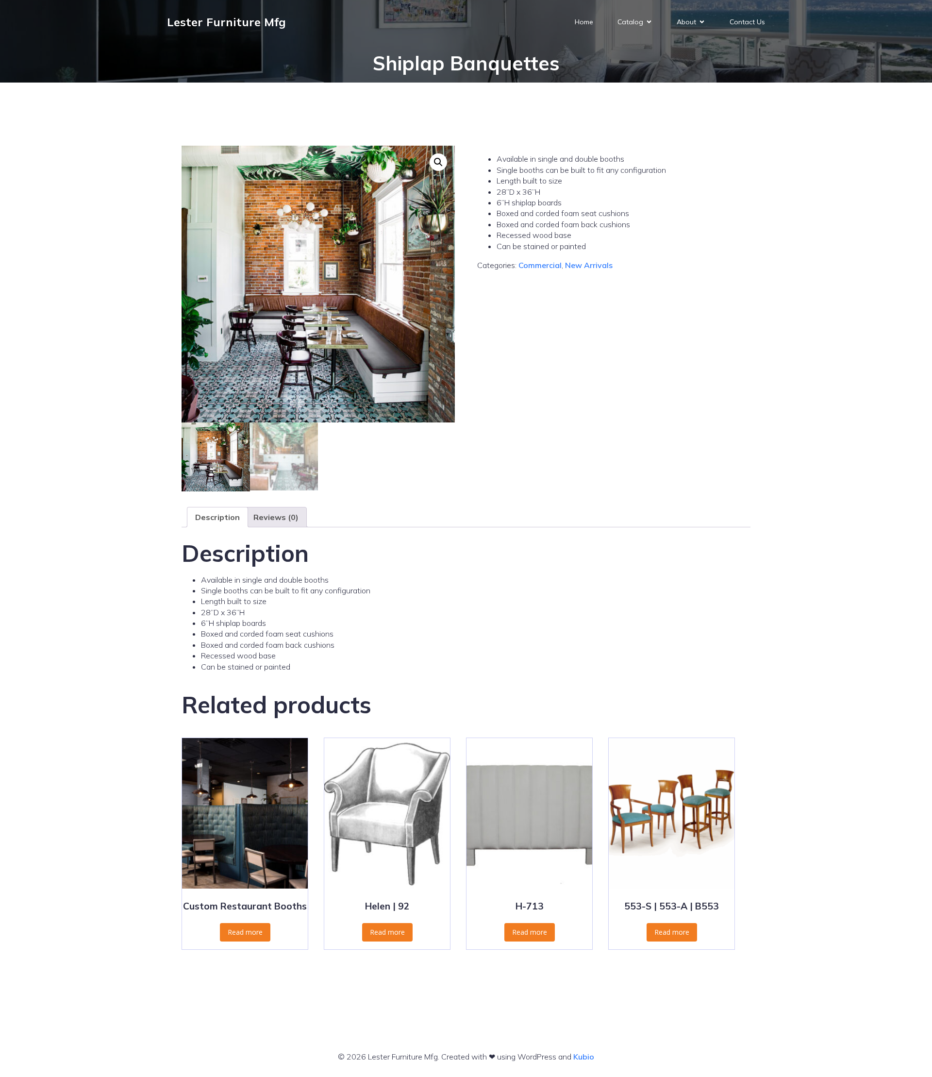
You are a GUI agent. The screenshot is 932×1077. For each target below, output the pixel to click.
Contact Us (747, 21)
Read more (245, 932)
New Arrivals (589, 265)
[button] (438, 162)
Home (584, 21)
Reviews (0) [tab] (276, 517)
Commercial (540, 265)
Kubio (583, 1056)
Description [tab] (217, 517)
